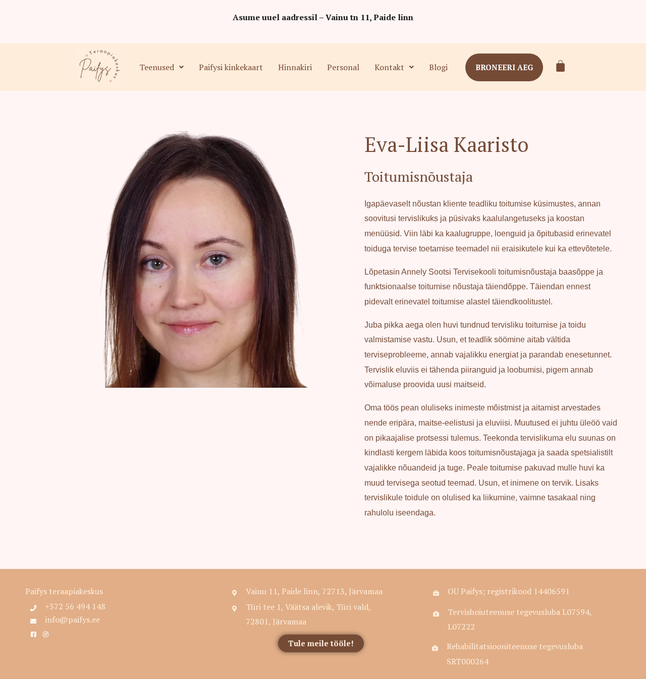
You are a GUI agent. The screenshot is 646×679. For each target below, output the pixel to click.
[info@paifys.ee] (33, 621)
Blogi (438, 67)
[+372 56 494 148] (33, 608)
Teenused (156, 67)
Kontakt (389, 67)
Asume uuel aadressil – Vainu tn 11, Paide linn (323, 17)
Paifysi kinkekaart (231, 67)
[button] (161, 67)
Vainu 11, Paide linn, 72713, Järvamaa (314, 591)
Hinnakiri (295, 67)
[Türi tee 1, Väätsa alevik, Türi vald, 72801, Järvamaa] (234, 609)
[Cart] (560, 66)
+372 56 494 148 (75, 606)
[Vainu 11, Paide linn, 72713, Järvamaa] (234, 593)
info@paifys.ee (72, 619)
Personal (343, 67)
